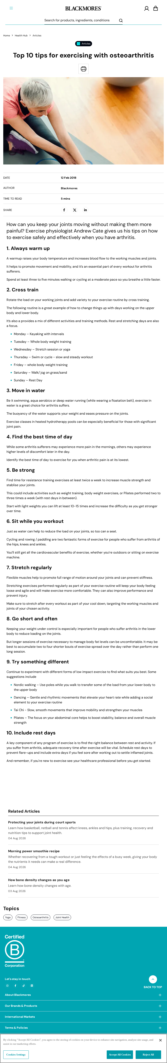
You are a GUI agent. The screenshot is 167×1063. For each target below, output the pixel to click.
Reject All (148, 1054)
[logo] (83, 8)
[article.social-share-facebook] (64, 210)
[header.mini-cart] (155, 8)
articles (37, 35)
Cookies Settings (15, 1054)
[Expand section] (160, 995)
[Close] (160, 1040)
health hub (21, 35)
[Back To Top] (153, 979)
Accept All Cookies (120, 1054)
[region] (83, 1048)
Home (6, 35)
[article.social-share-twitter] (74, 210)
